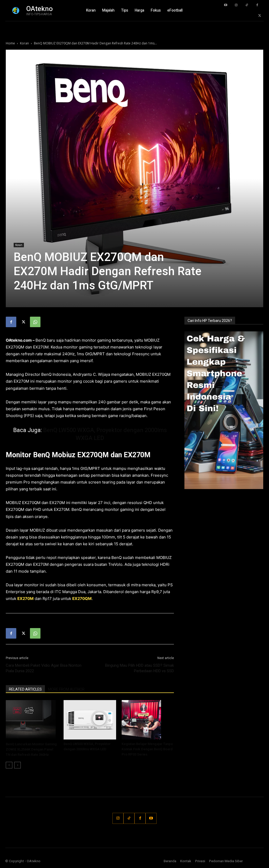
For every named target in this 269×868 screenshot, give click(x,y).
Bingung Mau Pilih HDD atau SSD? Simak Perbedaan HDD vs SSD (139, 668)
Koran (24, 43)
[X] (23, 322)
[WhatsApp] (35, 322)
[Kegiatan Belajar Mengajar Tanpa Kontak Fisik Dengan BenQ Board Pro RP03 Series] (148, 719)
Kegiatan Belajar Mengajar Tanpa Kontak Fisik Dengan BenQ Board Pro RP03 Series (147, 749)
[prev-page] (9, 765)
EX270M (25, 598)
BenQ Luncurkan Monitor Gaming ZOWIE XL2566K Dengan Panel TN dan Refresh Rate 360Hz (31, 749)
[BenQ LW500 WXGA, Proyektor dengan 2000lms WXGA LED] (90, 719)
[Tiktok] (247, 5)
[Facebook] (257, 5)
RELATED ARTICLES (25, 689)
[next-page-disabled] (17, 765)
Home (10, 43)
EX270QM (82, 598)
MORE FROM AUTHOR (66, 689)
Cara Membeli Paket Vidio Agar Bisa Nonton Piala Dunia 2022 (43, 668)
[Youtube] (226, 5)
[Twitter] (260, 16)
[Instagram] (236, 5)
